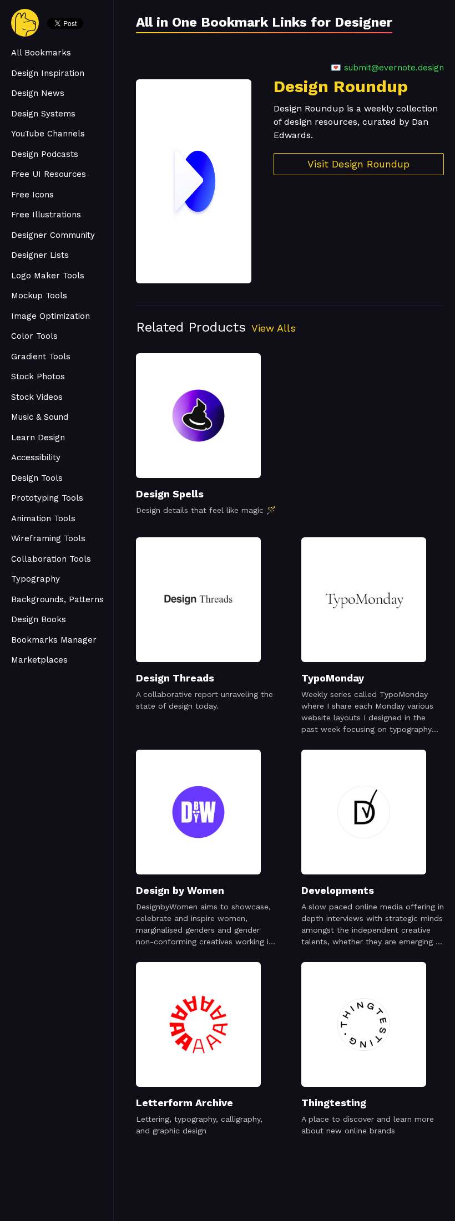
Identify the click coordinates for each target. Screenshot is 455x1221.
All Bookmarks (41, 53)
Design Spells (170, 494)
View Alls (273, 328)
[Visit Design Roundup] (193, 181)
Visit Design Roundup (358, 164)
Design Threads (175, 678)
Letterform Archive (184, 1102)
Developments (337, 890)
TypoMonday (332, 678)
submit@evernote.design (394, 68)
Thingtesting (333, 1102)
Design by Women (180, 890)
